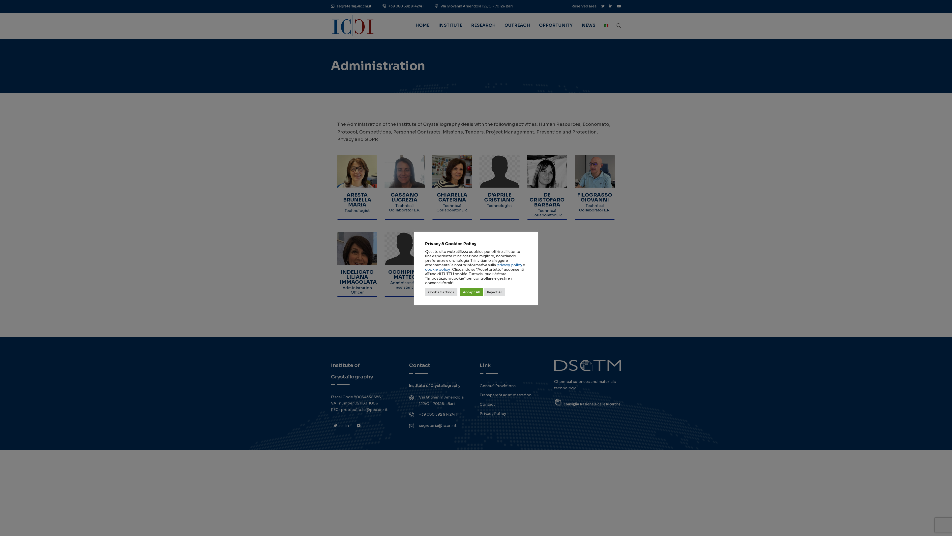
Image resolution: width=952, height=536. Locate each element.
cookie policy (437, 269)
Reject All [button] (494, 292)
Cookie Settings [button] (441, 292)
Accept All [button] (471, 292)
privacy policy (509, 265)
